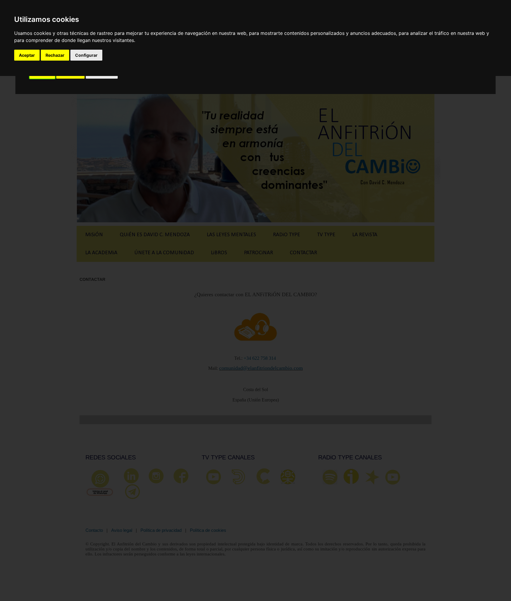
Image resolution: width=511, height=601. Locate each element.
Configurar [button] (86, 55)
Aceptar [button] (27, 55)
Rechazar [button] (55, 55)
